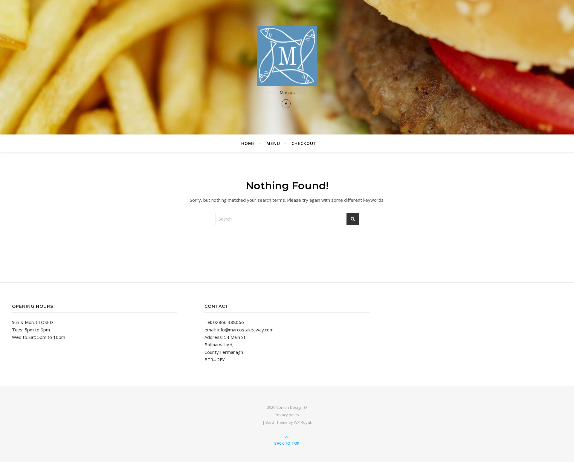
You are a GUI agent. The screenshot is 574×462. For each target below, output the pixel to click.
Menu (273, 143)
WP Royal (302, 422)
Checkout (304, 143)
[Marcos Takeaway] (287, 56)
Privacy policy (287, 414)
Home (248, 143)
